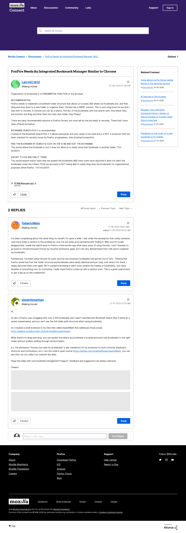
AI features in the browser (153, 96)
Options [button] (172, 56)
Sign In (170, 8)
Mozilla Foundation (19, 468)
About (12, 459)
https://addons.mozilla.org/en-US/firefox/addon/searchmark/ (40, 331)
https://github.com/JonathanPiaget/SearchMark (97, 351)
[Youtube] (172, 459)
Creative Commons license (110, 512)
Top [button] (13, 526)
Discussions (51, 7)
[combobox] (93, 30)
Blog (59, 478)
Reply (124, 194)
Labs (88, 7)
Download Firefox (66, 459)
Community (71, 7)
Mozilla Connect (17, 7)
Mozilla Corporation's (22, 509)
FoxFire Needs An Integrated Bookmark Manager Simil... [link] (72, 56)
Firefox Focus (64, 473)
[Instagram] (166, 459)
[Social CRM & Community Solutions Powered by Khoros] (170, 527)
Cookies (98, 501)
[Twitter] (160, 459)
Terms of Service (63, 501)
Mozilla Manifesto (18, 464)
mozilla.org (42, 501)
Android (61, 468)
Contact (114, 501)
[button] (14, 194)
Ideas (34, 7)
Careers (13, 473)
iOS (58, 464)
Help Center (110, 459)
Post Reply (118, 436)
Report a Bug (111, 464)
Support (153, 7)
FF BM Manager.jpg (24, 183)
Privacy (82, 501)
